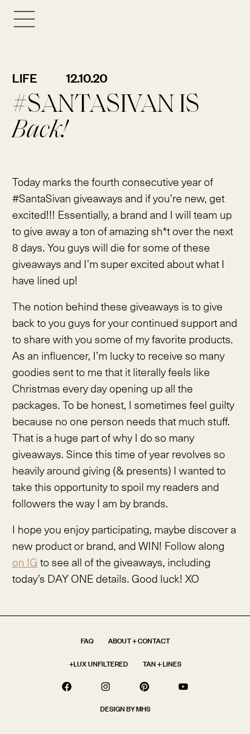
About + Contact (139, 640)
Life (24, 78)
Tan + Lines (162, 663)
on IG (25, 562)
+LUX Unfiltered (98, 663)
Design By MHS (125, 708)
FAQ (87, 640)
